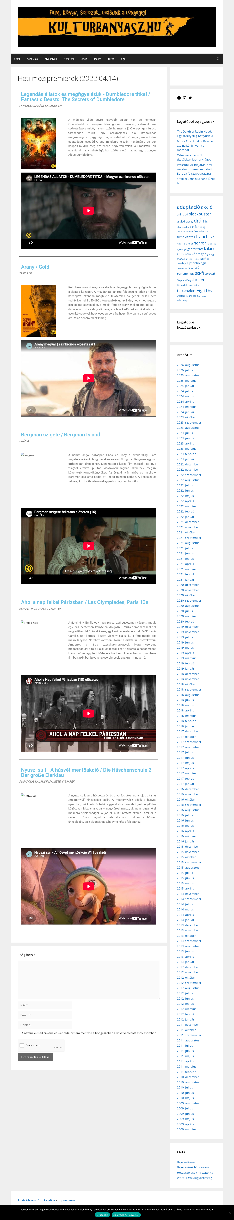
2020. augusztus (188, 606)
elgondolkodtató (185, 227)
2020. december (188, 585)
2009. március (186, 1129)
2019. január (185, 668)
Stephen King (184, 280)
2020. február (186, 621)
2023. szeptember (189, 422)
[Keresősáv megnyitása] (218, 59)
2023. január (185, 459)
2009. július (185, 1108)
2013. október (186, 936)
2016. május (185, 826)
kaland (209, 248)
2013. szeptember (189, 941)
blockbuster (200, 214)
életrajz (183, 300)
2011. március (186, 1066)
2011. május (185, 1056)
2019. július (185, 637)
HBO (185, 243)
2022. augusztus (188, 480)
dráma (201, 220)
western (181, 295)
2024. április (185, 401)
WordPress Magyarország (194, 1178)
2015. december (188, 846)
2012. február (186, 1014)
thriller (198, 279)
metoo (196, 259)
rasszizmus (182, 268)
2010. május (185, 1098)
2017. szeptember (189, 742)
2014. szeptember (189, 899)
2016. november (188, 794)
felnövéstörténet (185, 231)
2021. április (185, 564)
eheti (84, 58)
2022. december (188, 464)
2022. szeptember (189, 475)
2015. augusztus (188, 867)
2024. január (185, 412)
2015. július (185, 873)
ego (123, 58)
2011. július (185, 1045)
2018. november (188, 679)
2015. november (188, 852)
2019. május (185, 647)
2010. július (185, 1087)
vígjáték (204, 290)
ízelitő (97, 58)
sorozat (210, 273)
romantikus (185, 273)
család (181, 221)
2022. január (185, 517)
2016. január (185, 841)
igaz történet (194, 249)
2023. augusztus (188, 428)
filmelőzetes (186, 237)
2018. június (185, 700)
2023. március (186, 449)
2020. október (186, 595)
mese (189, 258)
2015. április (185, 888)
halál (179, 243)
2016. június (185, 820)
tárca (111, 58)
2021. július (185, 548)
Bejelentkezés (186, 1162)
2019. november (188, 632)
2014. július (185, 904)
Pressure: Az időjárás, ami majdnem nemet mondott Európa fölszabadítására (194, 169)
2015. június (185, 878)
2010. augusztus (188, 1082)
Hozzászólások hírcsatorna (195, 1173)
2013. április (185, 957)
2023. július (185, 433)
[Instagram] (185, 99)
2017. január (185, 784)
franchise (205, 236)
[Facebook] (179, 99)
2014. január (185, 920)
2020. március (186, 616)
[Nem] (229, 1212)
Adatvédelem (27, 1200)
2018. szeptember (189, 689)
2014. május (185, 909)
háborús (211, 243)
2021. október (186, 532)
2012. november (188, 972)
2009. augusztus (188, 1103)
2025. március (186, 381)
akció (207, 207)
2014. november (188, 894)
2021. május (185, 559)
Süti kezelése (47, 1200)
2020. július (185, 611)
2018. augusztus (188, 695)
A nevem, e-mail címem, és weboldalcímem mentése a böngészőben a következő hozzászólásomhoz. (89, 1033)
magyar (212, 254)
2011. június (185, 1051)
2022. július (185, 485)
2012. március (186, 1009)
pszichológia (198, 263)
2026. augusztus (188, 365)
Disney (189, 221)
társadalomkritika (188, 285)
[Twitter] (190, 99)
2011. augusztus (188, 1040)
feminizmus (201, 231)
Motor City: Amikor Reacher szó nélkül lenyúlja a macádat (195, 145)
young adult (192, 295)
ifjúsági (181, 249)
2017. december (188, 731)
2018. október (186, 684)
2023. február (186, 454)
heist (190, 243)
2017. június (185, 758)
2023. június (185, 438)
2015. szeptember (189, 862)
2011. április (185, 1061)
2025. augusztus (188, 375)
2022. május (185, 496)
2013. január (185, 962)
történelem (186, 290)
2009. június (185, 1114)
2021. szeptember (189, 538)
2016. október (186, 799)
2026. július (185, 370)
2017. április (185, 768)
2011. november (188, 1025)
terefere (69, 58)
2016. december (188, 789)
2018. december (188, 674)
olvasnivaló (51, 58)
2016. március (186, 836)
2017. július (185, 752)
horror (200, 243)
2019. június (185, 642)
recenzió (193, 267)
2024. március (186, 407)
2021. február (186, 574)
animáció (182, 214)
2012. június (185, 998)
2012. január (185, 1019)
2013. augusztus (188, 946)
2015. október (186, 857)
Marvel (181, 258)
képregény (200, 254)
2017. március (186, 773)
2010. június (185, 1093)
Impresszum (66, 1200)
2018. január (185, 726)
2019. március (186, 658)
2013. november (188, 930)
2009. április (185, 1124)
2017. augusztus (188, 747)
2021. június (185, 553)
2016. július (185, 815)
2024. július (185, 391)
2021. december (188, 522)
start (17, 58)
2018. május (185, 705)
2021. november (188, 527)
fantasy (200, 227)
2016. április (185, 831)
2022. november (188, 469)
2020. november (188, 590)
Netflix (204, 259)
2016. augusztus (188, 810)
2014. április (185, 915)
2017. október (186, 737)
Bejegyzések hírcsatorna (193, 1167)
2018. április (185, 710)
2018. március (186, 716)
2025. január (185, 386)
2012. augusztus (188, 988)
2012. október (186, 977)
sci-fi (199, 273)
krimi (180, 254)
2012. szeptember (189, 983)
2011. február (186, 1072)
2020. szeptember (189, 600)
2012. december (188, 967)
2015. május (185, 883)
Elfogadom (102, 1214)
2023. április (185, 443)
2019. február (186, 663)
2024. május (185, 396)
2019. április (185, 653)
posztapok (183, 263)
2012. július (185, 993)
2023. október (186, 417)
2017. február (186, 778)
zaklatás (202, 296)
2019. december (188, 627)
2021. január (185, 580)
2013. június (185, 951)
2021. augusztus (188, 543)
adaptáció (188, 206)
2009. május (185, 1119)
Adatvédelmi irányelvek (126, 1214)
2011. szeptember (189, 1035)
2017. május (185, 763)
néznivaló (32, 58)
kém (188, 254)
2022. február (186, 511)
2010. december (188, 1077)
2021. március (186, 569)
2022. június (185, 490)
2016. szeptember (189, 805)
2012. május (185, 1004)
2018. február (186, 721)
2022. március (186, 506)
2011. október (186, 1030)
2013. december (188, 925)
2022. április (185, 501)
